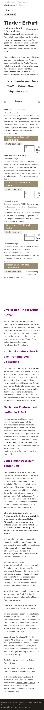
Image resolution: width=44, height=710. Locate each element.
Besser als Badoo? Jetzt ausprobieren (17, 138)
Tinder (38, 151)
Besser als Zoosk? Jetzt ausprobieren (17, 266)
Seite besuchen (13, 144)
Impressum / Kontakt (22, 707)
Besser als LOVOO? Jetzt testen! (18, 226)
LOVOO (38, 197)
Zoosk (38, 239)
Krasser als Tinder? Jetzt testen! (18, 184)
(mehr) (15, 133)
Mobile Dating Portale (25, 683)
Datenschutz (6, 707)
